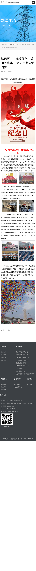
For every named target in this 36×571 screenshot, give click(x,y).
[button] (33, 2)
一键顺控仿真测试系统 (22, 365)
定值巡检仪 (19, 368)
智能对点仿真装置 (21, 363)
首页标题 (4, 44)
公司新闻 (13, 44)
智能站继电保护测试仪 (22, 357)
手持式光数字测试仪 (22, 352)
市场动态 (3, 389)
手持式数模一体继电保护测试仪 (25, 374)
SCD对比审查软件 (21, 371)
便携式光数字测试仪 (22, 354)
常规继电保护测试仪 (22, 360)
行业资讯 (3, 387)
